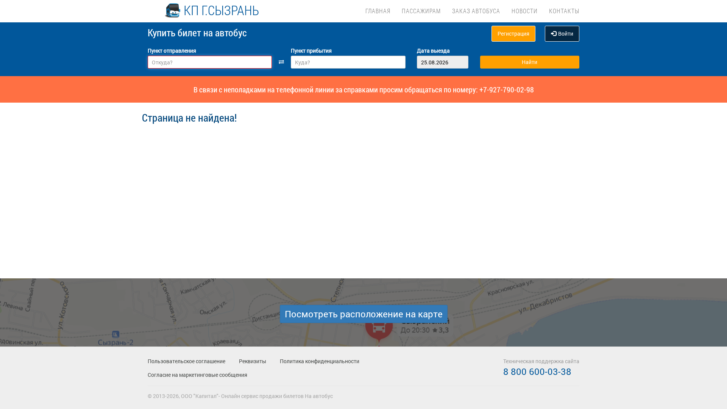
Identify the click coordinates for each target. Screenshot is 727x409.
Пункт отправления (172, 50)
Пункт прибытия (311, 50)
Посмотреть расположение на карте (364, 314)
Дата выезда (433, 50)
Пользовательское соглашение (186, 361)
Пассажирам (421, 11)
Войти (565, 33)
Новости (525, 11)
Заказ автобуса (476, 11)
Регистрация (513, 33)
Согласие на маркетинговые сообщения (197, 374)
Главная (377, 11)
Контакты (564, 11)
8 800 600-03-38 (537, 371)
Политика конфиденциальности (319, 361)
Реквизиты (252, 361)
